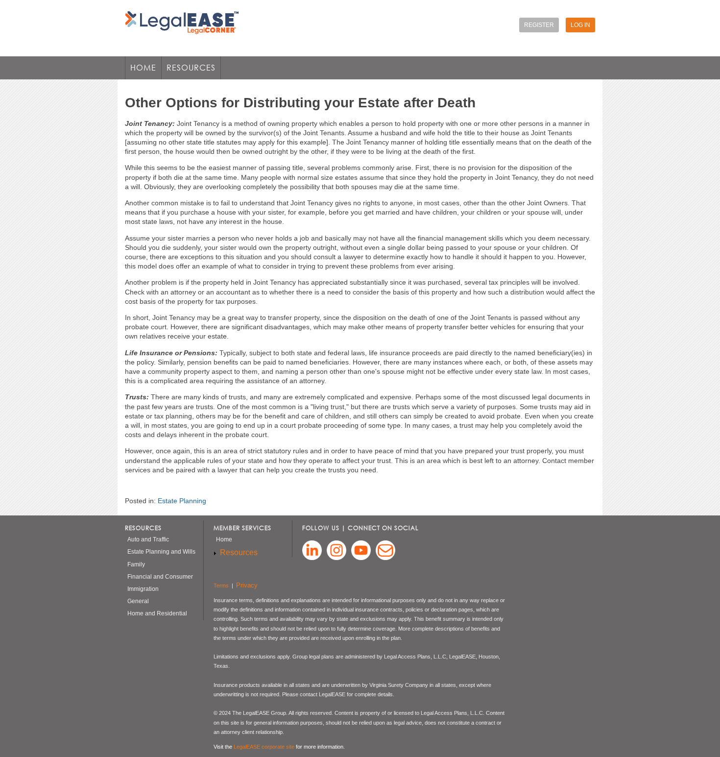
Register (539, 25)
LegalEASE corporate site (264, 747)
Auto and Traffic (148, 539)
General (138, 601)
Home (143, 68)
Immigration (143, 589)
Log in (580, 25)
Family (136, 564)
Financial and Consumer (160, 576)
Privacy (247, 585)
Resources (189, 71)
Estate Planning (182, 501)
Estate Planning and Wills (161, 551)
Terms (221, 585)
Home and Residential (157, 613)
